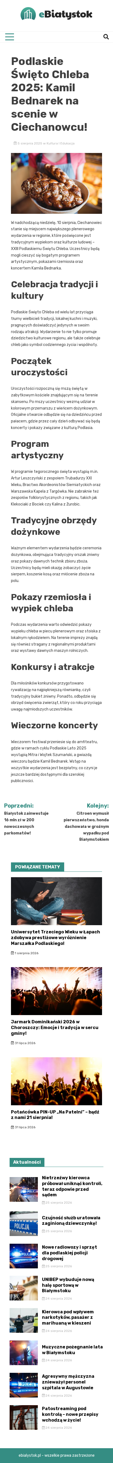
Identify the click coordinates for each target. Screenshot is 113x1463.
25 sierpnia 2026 (58, 1203)
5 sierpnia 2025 (30, 143)
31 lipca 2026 (24, 1043)
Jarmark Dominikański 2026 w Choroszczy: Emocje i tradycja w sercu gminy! (54, 1027)
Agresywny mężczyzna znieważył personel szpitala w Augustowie (68, 1382)
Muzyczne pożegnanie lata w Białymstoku (72, 1349)
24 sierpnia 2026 (58, 1298)
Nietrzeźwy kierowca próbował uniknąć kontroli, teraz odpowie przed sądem (72, 1186)
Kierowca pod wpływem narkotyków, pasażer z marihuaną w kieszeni (68, 1317)
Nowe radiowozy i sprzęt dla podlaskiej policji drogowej (69, 1253)
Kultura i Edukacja (61, 143)
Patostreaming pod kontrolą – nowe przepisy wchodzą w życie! (70, 1414)
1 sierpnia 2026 (26, 953)
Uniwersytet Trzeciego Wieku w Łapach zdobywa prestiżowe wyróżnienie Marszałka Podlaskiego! (55, 937)
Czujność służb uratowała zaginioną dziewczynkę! (71, 1220)
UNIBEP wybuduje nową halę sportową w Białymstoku (68, 1285)
